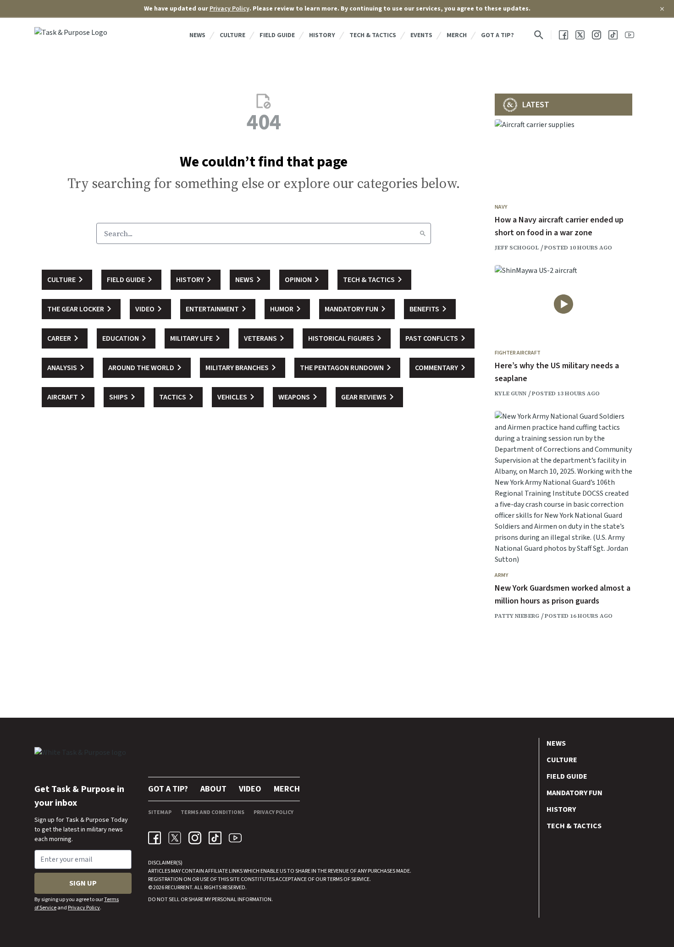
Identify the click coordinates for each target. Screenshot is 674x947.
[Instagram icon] (194, 837)
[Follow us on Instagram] (596, 34)
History (322, 35)
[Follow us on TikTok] (613, 34)
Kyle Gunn (510, 393)
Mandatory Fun (574, 793)
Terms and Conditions (212, 812)
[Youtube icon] (235, 837)
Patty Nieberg (517, 616)
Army (501, 575)
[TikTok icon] (215, 837)
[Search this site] (538, 34)
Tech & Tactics (372, 35)
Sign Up (83, 883)
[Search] (422, 233)
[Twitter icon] (174, 837)
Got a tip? (497, 35)
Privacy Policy (229, 8)
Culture (232, 35)
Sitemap (159, 812)
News (197, 35)
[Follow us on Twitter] (580, 34)
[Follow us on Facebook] (563, 34)
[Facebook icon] (154, 837)
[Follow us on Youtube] (629, 34)
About (213, 789)
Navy (501, 207)
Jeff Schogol (517, 247)
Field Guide (277, 35)
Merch (457, 35)
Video (250, 789)
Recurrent (178, 888)
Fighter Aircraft (518, 353)
